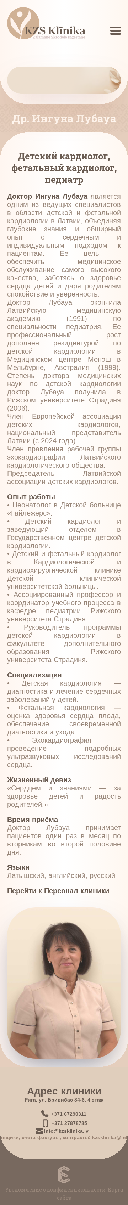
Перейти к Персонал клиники (58, 891)
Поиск (107, 33)
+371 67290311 (68, 1114)
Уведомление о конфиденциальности (55, 1189)
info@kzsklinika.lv (66, 1131)
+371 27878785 (69, 1123)
